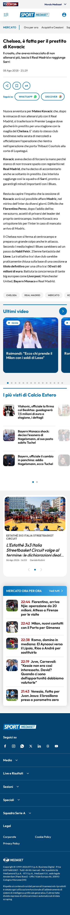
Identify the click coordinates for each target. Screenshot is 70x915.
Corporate (9, 837)
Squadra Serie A (14, 813)
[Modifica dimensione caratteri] (26, 86)
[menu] (6, 14)
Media (7, 760)
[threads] (48, 746)
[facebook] (5, 746)
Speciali (8, 800)
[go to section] (63, 311)
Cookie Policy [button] (43, 837)
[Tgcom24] (10, 4)
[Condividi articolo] (7, 86)
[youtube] (56, 746)
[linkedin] (39, 746)
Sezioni (8, 787)
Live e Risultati (13, 773)
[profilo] (64, 14)
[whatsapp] (22, 746)
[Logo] (35, 15)
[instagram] (14, 746)
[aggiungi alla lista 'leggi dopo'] (16, 86)
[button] (35, 15)
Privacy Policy (11, 843)
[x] (31, 746)
